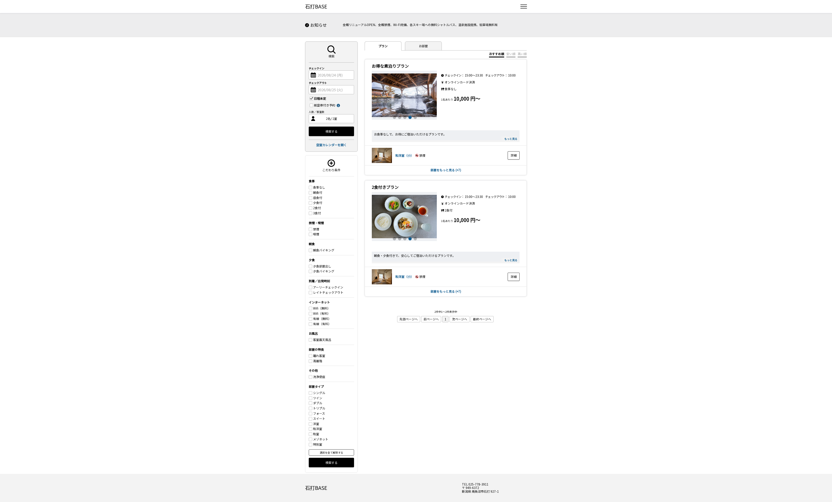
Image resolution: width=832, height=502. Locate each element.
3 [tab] (404, 117)
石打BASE (316, 6)
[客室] (382, 162)
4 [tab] (409, 117)
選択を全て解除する (331, 452)
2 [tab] (399, 117)
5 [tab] (415, 117)
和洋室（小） (404, 155)
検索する (331, 131)
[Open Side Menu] (523, 6)
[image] (404, 95)
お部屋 (423, 46)
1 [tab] (394, 117)
